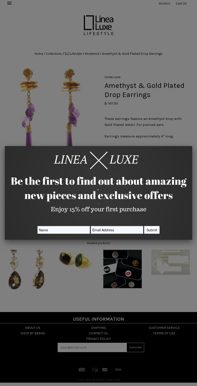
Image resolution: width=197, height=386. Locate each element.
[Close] (192, 146)
